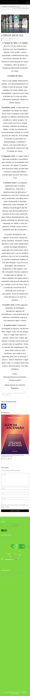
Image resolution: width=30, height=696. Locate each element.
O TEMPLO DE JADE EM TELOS (19, 393)
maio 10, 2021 (5, 38)
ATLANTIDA (4, 393)
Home (14, 8)
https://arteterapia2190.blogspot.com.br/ (9, 578)
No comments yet (6, 40)
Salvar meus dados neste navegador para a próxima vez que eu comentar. (14, 505)
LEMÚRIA (9, 393)
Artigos (17, 38)
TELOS (3, 395)
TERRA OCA (8, 395)
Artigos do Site (6, 538)
